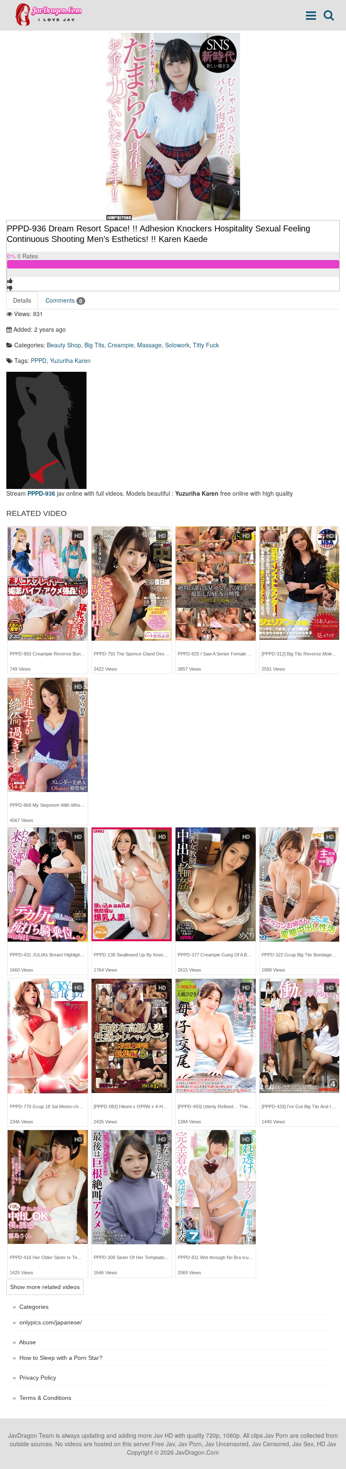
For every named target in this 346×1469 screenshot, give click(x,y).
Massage (149, 345)
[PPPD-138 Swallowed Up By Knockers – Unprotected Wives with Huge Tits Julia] (132, 884)
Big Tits (94, 345)
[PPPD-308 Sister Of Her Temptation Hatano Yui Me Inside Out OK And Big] (132, 1187)
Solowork (177, 345)
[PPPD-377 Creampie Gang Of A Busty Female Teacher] (216, 884)
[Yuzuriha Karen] (46, 429)
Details (22, 300)
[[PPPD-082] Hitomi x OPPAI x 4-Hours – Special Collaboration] (132, 1036)
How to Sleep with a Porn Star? (61, 1357)
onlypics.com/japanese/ (50, 1322)
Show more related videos (45, 1287)
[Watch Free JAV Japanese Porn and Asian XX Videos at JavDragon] (52, 14)
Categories (34, 1306)
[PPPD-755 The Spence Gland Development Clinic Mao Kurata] (132, 583)
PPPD (38, 360)
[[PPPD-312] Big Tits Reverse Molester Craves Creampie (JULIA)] (300, 583)
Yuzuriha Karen (70, 360)
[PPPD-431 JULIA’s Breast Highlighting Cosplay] (48, 884)
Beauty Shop (64, 345)
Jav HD (163, 1435)
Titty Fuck (206, 345)
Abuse (27, 1342)
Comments (64, 300)
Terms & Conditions (45, 1397)
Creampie (121, 345)
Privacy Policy (37, 1377)
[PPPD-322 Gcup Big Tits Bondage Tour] (300, 884)
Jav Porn (276, 1435)
